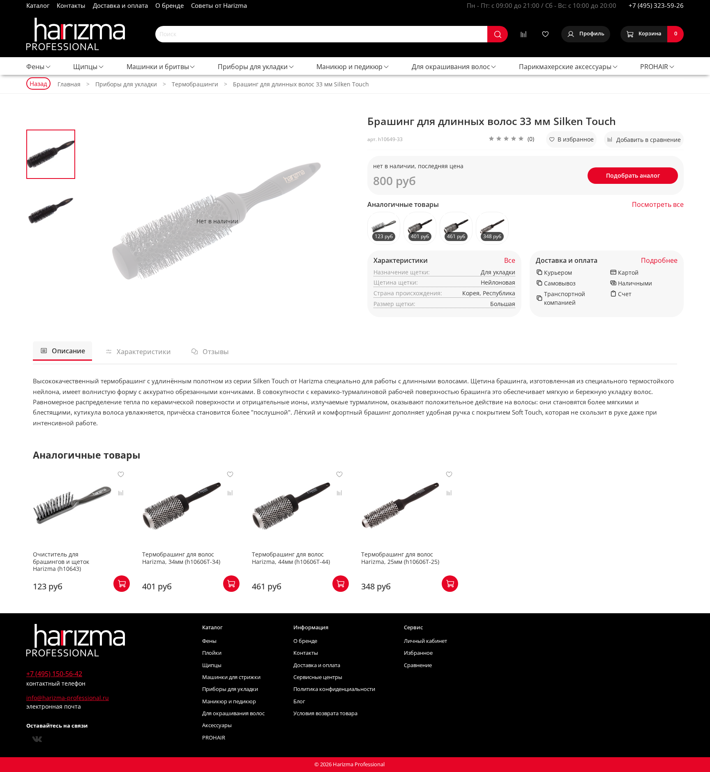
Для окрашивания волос (451, 66)
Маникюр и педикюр (349, 66)
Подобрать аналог (633, 175)
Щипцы (85, 66)
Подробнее (659, 260)
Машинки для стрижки (231, 677)
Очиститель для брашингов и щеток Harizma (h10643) (61, 562)
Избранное (418, 652)
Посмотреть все (658, 205)
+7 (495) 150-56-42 (54, 673)
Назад (38, 83)
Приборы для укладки (253, 66)
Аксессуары (217, 725)
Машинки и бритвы (158, 66)
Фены (35, 66)
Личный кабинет (425, 641)
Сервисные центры (317, 677)
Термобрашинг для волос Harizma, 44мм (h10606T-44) (291, 558)
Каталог (37, 5)
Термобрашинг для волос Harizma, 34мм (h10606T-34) (181, 558)
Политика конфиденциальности (334, 689)
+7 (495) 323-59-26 (656, 5)
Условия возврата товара (325, 713)
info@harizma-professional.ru (67, 698)
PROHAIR (654, 66)
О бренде (169, 5)
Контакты (71, 5)
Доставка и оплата (120, 5)
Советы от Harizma (219, 5)
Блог (299, 701)
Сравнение (418, 665)
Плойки (211, 652)
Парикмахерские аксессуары (565, 66)
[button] (511, 139)
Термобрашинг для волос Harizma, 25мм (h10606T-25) (400, 558)
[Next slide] (340, 221)
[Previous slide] (94, 221)
